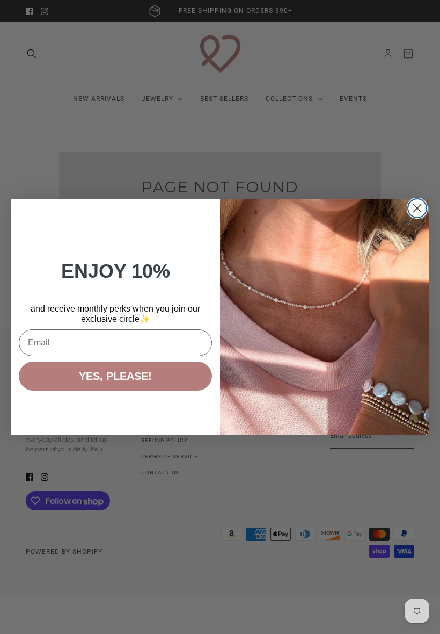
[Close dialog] (417, 208)
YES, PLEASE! (115, 376)
